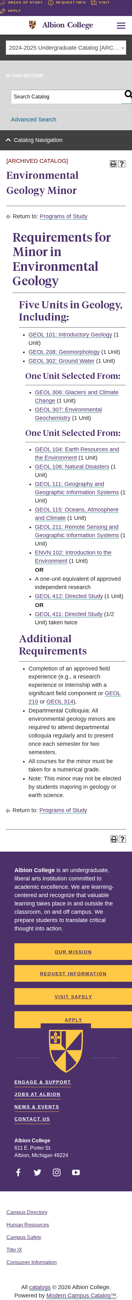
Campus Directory (26, 1212)
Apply (14, 11)
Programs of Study (63, 216)
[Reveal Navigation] (121, 25)
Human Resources (27, 1225)
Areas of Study (25, 2)
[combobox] (66, 47)
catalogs (40, 1287)
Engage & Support (42, 1082)
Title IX (14, 1250)
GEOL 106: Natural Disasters (72, 466)
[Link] (61, 25)
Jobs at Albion (37, 1094)
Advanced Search (33, 119)
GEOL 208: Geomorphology (64, 352)
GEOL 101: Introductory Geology (70, 334)
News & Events (36, 1106)
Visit (104, 2)
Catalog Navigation (38, 140)
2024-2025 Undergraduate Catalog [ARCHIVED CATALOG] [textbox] (67, 48)
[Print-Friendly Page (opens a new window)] (113, 163)
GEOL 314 (59, 701)
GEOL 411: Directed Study (69, 614)
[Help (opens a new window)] (121, 163)
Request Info (71, 2)
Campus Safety (23, 1237)
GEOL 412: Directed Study (69, 596)
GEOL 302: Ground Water (62, 361)
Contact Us (32, 1118)
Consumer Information (31, 1262)
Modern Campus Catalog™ (81, 1295)
